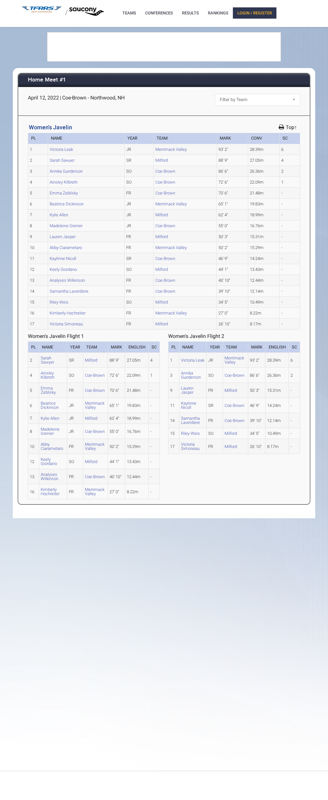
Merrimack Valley (171, 149)
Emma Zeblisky (64, 193)
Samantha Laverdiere (69, 291)
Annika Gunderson (66, 171)
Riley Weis (59, 302)
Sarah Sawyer (62, 160)
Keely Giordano (63, 269)
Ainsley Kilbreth (64, 182)
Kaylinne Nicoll (63, 258)
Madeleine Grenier (66, 225)
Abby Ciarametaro (66, 247)
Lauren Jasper (63, 236)
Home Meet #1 (46, 80)
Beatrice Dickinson (67, 204)
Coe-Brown (165, 171)
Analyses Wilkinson (67, 280)
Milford (161, 160)
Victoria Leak (61, 149)
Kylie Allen (59, 214)
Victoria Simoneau (66, 324)
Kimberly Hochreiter (68, 313)
